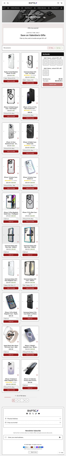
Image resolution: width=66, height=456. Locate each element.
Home (24, 14)
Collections (31, 14)
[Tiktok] (36, 413)
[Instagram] (29, 413)
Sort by (58, 48)
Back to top (34, 452)
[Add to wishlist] (18, 68)
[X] (32, 413)
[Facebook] (27, 413)
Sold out (11, 221)
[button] (4, 3)
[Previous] (3, 61)
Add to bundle (11, 81)
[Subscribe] (60, 437)
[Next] (18, 61)
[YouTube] (39, 413)
